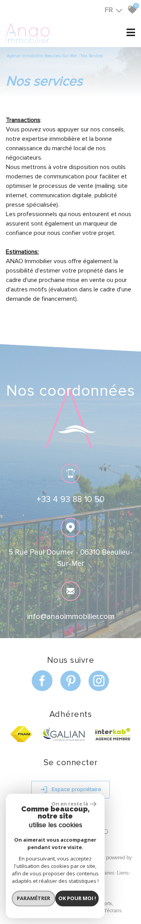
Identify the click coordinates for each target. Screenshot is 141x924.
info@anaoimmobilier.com (70, 616)
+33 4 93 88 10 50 (70, 499)
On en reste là (69, 803)
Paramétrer (33, 898)
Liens (123, 873)
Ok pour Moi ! (77, 898)
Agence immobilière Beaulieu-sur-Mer (42, 55)
